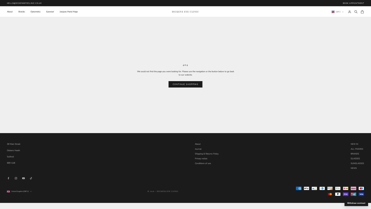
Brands (21, 11)
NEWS (354, 168)
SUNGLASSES (357, 163)
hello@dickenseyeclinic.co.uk (24, 3)
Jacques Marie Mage (69, 11)
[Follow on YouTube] (23, 178)
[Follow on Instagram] (15, 178)
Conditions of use (203, 163)
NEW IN (354, 144)
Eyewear (50, 11)
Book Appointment (353, 3)
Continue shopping (185, 84)
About (10, 11)
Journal (198, 149)
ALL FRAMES (357, 149)
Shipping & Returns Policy (207, 153)
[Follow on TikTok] (31, 178)
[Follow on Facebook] (8, 178)
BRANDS (355, 153)
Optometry (35, 11)
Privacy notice (201, 158)
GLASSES (355, 158)
